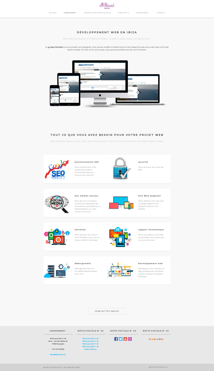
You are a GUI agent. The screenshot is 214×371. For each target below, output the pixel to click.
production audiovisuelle (97, 13)
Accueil (53, 13)
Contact (160, 13)
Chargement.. (70, 13)
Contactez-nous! (107, 311)
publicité (123, 13)
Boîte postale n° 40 (90, 338)
